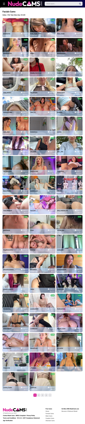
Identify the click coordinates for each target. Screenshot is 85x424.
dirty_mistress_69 (62, 210)
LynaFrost (33, 387)
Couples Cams (50, 418)
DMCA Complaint (21, 415)
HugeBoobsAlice (8, 250)
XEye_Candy (60, 33)
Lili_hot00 (33, 151)
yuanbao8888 (34, 309)
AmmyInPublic (7, 112)
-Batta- (32, 289)
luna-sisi (5, 151)
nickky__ (32, 53)
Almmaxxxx (6, 73)
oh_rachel (60, 348)
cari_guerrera (7, 171)
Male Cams (49, 416)
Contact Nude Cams (9, 415)
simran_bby (60, 230)
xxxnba (59, 132)
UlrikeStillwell (7, 328)
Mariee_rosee (61, 328)
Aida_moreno (7, 92)
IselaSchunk (34, 191)
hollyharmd (6, 33)
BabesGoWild (8, 191)
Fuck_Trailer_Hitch (35, 33)
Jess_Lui (33, 112)
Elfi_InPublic (34, 92)
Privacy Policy (31, 415)
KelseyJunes (61, 92)
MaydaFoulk (34, 348)
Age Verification (8, 420)
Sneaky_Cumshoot (35, 73)
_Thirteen (33, 368)
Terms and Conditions (9, 418)
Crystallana (60, 171)
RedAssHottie (61, 309)
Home (47, 411)
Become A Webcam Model (69, 411)
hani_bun (33, 210)
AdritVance (6, 230)
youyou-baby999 (8, 289)
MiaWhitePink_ (7, 53)
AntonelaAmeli (61, 269)
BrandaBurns (7, 348)
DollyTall (59, 73)
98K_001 (59, 191)
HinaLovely (6, 368)
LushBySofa (34, 328)
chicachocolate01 (8, 269)
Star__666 (60, 151)
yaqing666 (60, 250)
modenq (59, 112)
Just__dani (6, 132)
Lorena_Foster (7, 387)
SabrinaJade (34, 171)
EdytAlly (32, 250)
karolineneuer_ (61, 53)
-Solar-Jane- (61, 368)
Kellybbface (33, 132)
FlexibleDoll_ (7, 309)
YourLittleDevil (7, 210)
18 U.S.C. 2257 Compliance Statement (28, 418)
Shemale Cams (50, 420)
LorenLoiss (60, 289)
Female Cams (50, 413)
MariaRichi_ (33, 269)
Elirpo (32, 230)
